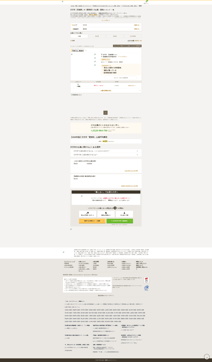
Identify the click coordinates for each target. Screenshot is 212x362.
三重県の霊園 (92, 315)
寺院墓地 (89, 163)
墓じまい (81, 270)
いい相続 (95, 328)
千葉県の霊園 (76, 312)
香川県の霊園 (116, 318)
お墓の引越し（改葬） (84, 269)
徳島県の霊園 (108, 318)
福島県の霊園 (116, 309)
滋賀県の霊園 (100, 315)
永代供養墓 (96, 265)
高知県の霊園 (132, 318)
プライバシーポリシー (78, 274)
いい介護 (123, 330)
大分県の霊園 (92, 321)
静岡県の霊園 (76, 315)
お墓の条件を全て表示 (130, 170)
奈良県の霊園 (132, 315)
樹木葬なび (110, 304)
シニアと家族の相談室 (82, 347)
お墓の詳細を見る (106, 90)
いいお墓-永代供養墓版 (87, 304)
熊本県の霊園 (84, 321)
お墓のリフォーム (112, 267)
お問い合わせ (94, 274)
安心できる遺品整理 (109, 338)
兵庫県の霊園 (124, 315)
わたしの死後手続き (98, 341)
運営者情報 (65, 274)
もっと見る (105, 20)
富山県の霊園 (109, 312)
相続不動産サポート (98, 338)
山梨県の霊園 (133, 312)
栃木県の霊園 (132, 309)
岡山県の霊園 (84, 318)
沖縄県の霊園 (117, 321)
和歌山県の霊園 (141, 315)
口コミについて (87, 274)
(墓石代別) (110, 13)
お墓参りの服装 (126, 267)
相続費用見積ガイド (104, 328)
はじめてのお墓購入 (84, 263)
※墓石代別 (111, 141)
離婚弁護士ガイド (110, 331)
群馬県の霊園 (140, 309)
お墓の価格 (81, 265)
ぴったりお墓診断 (69, 267)
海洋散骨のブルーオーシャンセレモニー (131, 339)
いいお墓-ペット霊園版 (101, 304)
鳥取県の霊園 (68, 318)
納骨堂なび (117, 304)
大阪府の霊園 (116, 315)
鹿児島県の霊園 (109, 321)
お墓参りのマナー (126, 263)
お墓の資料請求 (68, 265)
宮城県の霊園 (92, 309)
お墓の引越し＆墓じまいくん (72, 307)
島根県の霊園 (76, 318)
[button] (121, 78)
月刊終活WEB (68, 350)
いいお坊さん (73, 328)
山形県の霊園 (108, 309)
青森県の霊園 (76, 309)
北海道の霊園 (68, 309)
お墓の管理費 (110, 265)
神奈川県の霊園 (93, 312)
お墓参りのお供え (126, 265)
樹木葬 (94, 267)
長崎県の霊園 (76, 321)
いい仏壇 (67, 338)
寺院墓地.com (125, 304)
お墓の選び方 (82, 267)
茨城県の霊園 (124, 309)
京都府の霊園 (108, 315)
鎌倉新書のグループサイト (106, 295)
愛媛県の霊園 (124, 318)
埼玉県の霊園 (68, 312)
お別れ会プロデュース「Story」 (129, 343)
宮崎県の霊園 (100, 321)
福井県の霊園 (125, 312)
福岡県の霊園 (140, 318)
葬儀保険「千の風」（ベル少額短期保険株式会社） (106, 352)
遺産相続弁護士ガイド (99, 331)
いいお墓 (67, 304)
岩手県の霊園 (84, 309)
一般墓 (79, 36)
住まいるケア (130, 330)
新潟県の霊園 (101, 312)
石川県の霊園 (117, 312)
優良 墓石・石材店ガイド (136, 304)
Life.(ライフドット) (75, 304)
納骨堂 (94, 269)
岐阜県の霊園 (68, 315)
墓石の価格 (110, 263)
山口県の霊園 (100, 318)
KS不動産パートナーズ (110, 341)
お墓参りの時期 (126, 269)
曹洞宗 (76, 163)
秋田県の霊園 (100, 309)
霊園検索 (66, 263)
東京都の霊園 (84, 312)
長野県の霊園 (141, 312)
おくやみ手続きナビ (70, 347)
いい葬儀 (67, 328)
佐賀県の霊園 (68, 321)
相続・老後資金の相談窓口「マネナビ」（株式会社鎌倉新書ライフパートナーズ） (104, 348)
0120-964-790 (100, 130)
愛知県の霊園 (84, 315)
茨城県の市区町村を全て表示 (128, 186)
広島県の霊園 (92, 318)
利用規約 (71, 274)
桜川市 (76, 178)
